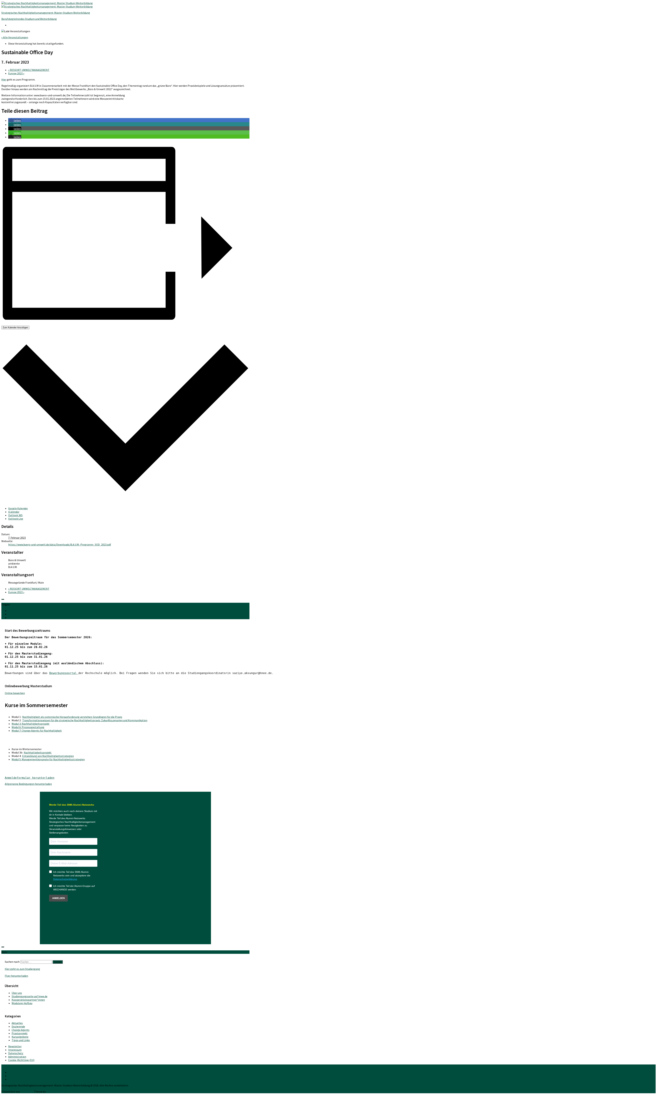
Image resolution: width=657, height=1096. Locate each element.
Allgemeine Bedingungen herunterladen (28, 784)
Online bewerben (15, 693)
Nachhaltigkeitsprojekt (37, 752)
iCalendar (13, 511)
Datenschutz (15, 1053)
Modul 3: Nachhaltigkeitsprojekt (30, 723)
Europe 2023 (16, 73)
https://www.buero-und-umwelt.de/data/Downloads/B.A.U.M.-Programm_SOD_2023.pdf (59, 544)
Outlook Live (15, 518)
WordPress (26, 1091)
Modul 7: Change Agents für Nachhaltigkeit (37, 730)
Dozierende (18, 1026)
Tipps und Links (21, 1040)
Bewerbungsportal (63, 673)
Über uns (17, 993)
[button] (14, 120)
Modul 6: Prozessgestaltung (28, 727)
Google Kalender (18, 508)
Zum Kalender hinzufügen (15, 327)
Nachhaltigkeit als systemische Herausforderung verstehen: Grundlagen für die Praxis (72, 717)
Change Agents (20, 1030)
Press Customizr (55, 1091)
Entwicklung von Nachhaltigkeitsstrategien (48, 756)
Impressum (15, 1049)
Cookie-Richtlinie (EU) (21, 1060)
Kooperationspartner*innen (28, 999)
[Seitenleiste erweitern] (2, 599)
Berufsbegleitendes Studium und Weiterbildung (29, 19)
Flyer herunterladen (16, 975)
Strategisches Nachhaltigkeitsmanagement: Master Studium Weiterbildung (45, 12)
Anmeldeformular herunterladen (29, 777)
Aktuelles (17, 1023)
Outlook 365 (15, 515)
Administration (17, 1056)
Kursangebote (20, 1036)
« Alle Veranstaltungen (14, 37)
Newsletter (15, 1046)
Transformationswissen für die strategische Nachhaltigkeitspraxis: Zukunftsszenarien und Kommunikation (84, 720)
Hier (3, 79)
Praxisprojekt (20, 1033)
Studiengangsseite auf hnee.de (29, 996)
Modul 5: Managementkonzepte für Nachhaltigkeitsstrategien (48, 759)
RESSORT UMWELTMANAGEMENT (28, 70)
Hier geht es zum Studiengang (22, 969)
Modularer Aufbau (22, 1003)
